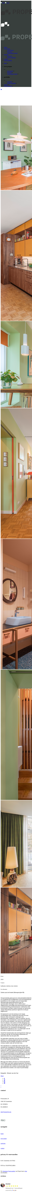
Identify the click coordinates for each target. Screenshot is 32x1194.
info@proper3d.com (6, 1112)
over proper (4, 1138)
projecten (3, 1143)
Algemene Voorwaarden (8, 1171)
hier (26, 1171)
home (2, 1133)
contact (2, 1148)
